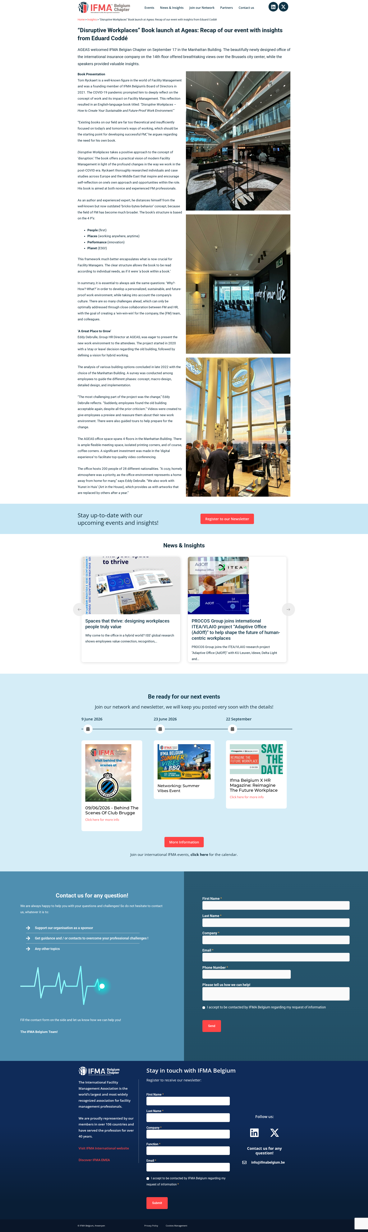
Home (81, 19)
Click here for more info (102, 820)
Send (211, 1026)
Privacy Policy (151, 1225)
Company (210, 933)
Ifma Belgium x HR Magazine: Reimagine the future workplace (254, 785)
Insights (92, 19)
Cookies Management (176, 1225)
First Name (212, 899)
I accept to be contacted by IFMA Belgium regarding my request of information (266, 1007)
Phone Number (215, 967)
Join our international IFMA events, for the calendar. (184, 854)
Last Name (212, 916)
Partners (226, 8)
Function (153, 1144)
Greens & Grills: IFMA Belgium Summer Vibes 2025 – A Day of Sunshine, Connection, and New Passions (231, 626)
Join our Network (201, 8)
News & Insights (172, 8)
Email (208, 950)
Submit (157, 1203)
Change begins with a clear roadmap (122, 563)
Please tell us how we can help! (226, 985)
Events (149, 8)
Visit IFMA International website (104, 1148)
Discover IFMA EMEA (94, 1160)
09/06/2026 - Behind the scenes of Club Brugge (111, 810)
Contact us (246, 8)
